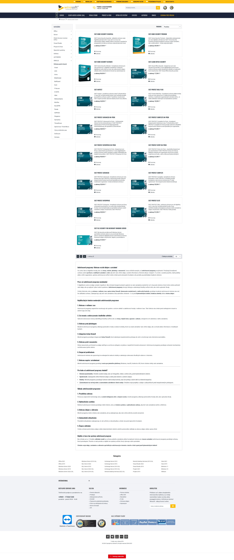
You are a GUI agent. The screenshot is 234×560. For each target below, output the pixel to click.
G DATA (56, 92)
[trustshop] (102, 523)
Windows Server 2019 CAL (89, 461)
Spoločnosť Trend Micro (61, 127)
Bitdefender (57, 78)
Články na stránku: (167, 256)
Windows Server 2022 (64, 466)
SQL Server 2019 (86, 466)
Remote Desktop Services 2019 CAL (143, 461)
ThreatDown (58, 123)
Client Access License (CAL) (60, 39)
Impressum (123, 503)
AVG (55, 71)
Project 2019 (136, 471)
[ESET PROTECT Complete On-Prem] (139, 129)
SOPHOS (57, 113)
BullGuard (57, 81)
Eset (55, 85)
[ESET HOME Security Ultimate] (84, 73)
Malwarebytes (58, 99)
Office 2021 (61, 461)
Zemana (56, 137)
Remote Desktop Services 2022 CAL (115, 471)
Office (55, 31)
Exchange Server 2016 (111, 464)
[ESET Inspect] (84, 101)
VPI (91, 508)
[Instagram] (126, 536)
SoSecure (57, 133)
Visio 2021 (164, 461)
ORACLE (56, 60)
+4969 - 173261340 (66, 497)
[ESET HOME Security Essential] (84, 46)
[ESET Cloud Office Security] (139, 73)
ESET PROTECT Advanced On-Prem (104, 117)
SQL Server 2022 (86, 464)
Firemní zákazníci (95, 492)
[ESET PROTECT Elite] (139, 212)
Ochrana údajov (124, 501)
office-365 (123, 494)
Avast (56, 67)
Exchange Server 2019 (111, 461)
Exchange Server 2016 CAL (112, 469)
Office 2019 (61, 464)
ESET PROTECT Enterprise (102, 201)
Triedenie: (159, 27)
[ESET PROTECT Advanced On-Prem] (84, 129)
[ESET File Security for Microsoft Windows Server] (84, 240)
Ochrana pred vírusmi (60, 64)
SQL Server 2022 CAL (88, 469)
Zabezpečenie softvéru (96, 497)
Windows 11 (164, 466)
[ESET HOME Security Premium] (139, 46)
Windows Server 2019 (64, 469)
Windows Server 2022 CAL (65, 471)
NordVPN (57, 106)
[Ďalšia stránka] (81, 256)
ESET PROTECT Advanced (101, 173)
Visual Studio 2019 (138, 466)
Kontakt (92, 499)
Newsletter (123, 497)
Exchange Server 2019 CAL (112, 466)
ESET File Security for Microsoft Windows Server (110, 228)
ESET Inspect (98, 90)
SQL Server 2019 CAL (88, 471)
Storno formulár (94, 505)
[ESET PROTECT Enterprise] (84, 212)
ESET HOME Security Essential (103, 34)
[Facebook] (108, 536)
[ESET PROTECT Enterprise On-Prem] (84, 157)
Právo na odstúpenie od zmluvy (99, 503)
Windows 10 (164, 469)
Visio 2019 (164, 464)
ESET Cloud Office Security (157, 62)
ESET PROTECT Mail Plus (155, 90)
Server (56, 34)
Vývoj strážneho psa (60, 130)
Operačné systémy (59, 50)
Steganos (57, 116)
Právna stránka (124, 492)
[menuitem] (137, 2)
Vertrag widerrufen (118, 556)
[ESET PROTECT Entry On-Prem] (139, 157)
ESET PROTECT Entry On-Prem (157, 145)
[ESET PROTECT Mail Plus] (139, 101)
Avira (55, 74)
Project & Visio (58, 47)
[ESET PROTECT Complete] (139, 184)
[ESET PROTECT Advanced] (84, 184)
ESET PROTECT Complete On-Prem (158, 117)
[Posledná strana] (84, 256)
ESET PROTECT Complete (155, 173)
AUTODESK (57, 57)
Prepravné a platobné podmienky (99, 501)
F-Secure (57, 88)
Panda (56, 109)
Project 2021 (136, 469)
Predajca (92, 494)
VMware (163, 471)
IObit (55, 95)
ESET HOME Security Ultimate (103, 62)
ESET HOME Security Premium (157, 34)
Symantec (57, 120)
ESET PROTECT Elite (154, 201)
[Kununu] (121, 536)
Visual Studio (58, 43)
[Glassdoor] (117, 536)
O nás (121, 499)
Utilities (56, 53)
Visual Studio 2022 (138, 464)
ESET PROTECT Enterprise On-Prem (105, 145)
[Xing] (112, 536)
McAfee (56, 102)
